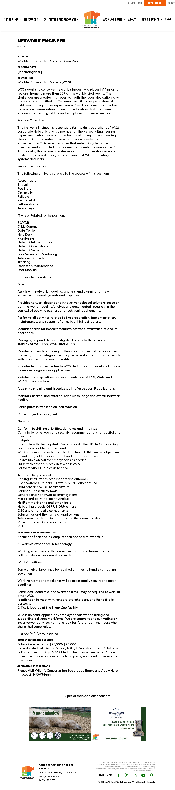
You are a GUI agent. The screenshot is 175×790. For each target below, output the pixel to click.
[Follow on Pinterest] (151, 775)
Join (140, 3)
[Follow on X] (126, 775)
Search (131, 3)
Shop (168, 19)
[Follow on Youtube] (143, 775)
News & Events (150, 19)
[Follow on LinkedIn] (134, 775)
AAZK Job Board (112, 19)
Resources (31, 19)
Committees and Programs (60, 19)
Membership (11, 19)
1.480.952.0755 (47, 780)
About (132, 19)
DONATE (171, 3)
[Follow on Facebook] (118, 775)
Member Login (154, 3)
